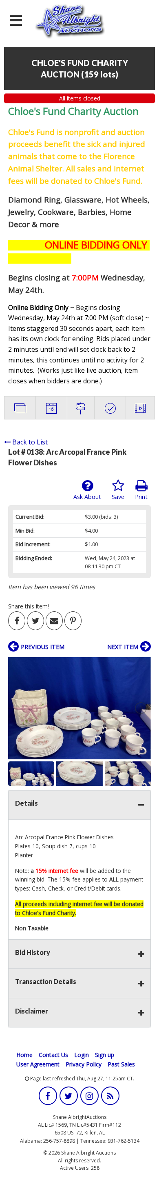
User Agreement (38, 1064)
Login (81, 1055)
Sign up (104, 1055)
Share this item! (28, 606)
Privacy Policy (84, 1064)
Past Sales (121, 1064)
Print (141, 497)
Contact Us (53, 1055)
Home (24, 1055)
